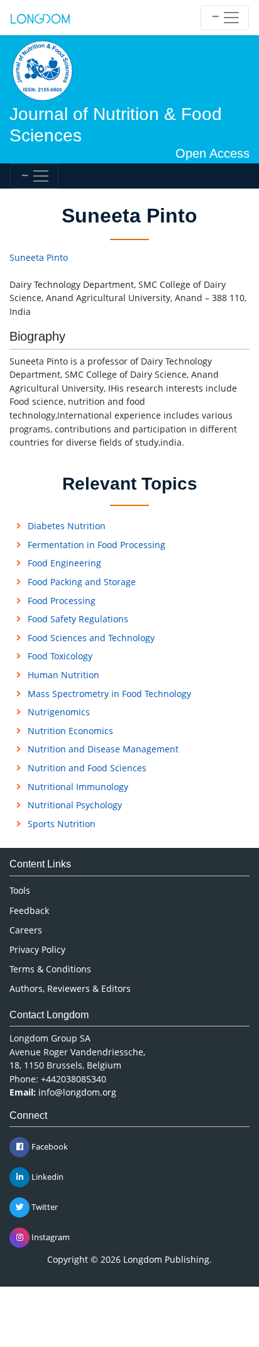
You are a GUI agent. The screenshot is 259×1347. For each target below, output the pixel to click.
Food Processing (62, 601)
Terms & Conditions (50, 969)
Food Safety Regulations (78, 619)
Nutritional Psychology (75, 805)
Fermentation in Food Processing (96, 545)
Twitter (44, 1206)
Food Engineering (64, 563)
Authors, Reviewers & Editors (70, 988)
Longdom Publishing (166, 1259)
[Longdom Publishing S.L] (40, 17)
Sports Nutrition (62, 824)
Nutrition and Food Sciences (87, 768)
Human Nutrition (63, 675)
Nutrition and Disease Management (103, 749)
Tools (19, 890)
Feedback (29, 910)
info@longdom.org (77, 1092)
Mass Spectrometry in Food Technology (109, 694)
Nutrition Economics (70, 731)
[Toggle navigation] (225, 17)
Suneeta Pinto (38, 257)
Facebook (49, 1146)
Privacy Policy (37, 949)
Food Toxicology (60, 656)
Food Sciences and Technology (91, 638)
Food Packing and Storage (82, 582)
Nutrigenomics (59, 712)
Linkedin (46, 1176)
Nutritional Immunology (78, 787)
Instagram (50, 1237)
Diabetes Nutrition (67, 526)
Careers (25, 930)
